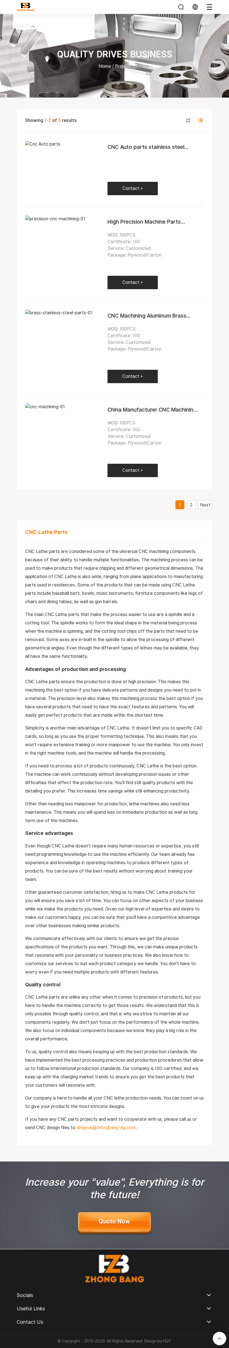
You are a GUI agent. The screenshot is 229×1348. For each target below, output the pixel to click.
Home (105, 66)
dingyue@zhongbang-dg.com (106, 1127)
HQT (167, 1341)
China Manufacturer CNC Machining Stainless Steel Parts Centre (152, 413)
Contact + (132, 188)
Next (205, 505)
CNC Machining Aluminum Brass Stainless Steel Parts (147, 319)
